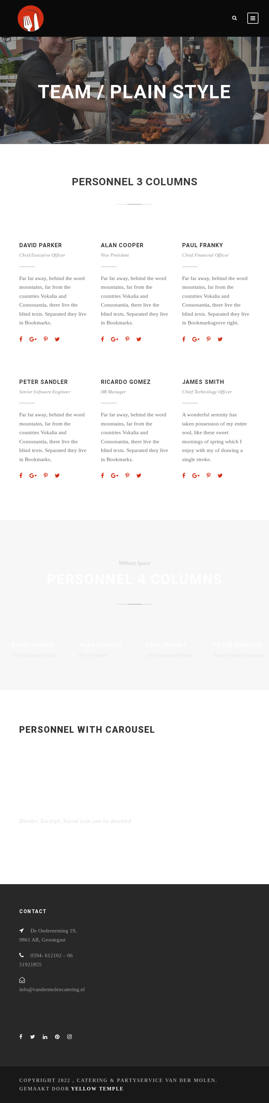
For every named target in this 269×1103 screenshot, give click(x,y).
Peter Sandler (43, 382)
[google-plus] (33, 339)
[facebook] (20, 339)
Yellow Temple (97, 1088)
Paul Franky (202, 245)
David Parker (40, 245)
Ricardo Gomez (126, 382)
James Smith (203, 382)
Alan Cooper (122, 245)
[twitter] (57, 339)
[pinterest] (46, 339)
